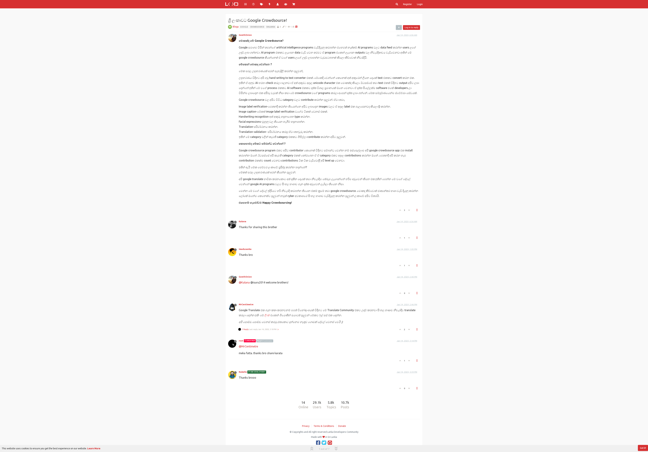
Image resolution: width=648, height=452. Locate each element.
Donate (342, 426)
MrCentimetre (246, 304)
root (241, 341)
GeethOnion (245, 35)
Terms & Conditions (324, 426)
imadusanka (245, 249)
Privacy (305, 426)
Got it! (643, 448)
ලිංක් (267, 315)
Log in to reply (411, 27)
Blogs (236, 26)
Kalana (242, 221)
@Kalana (244, 282)
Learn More (93, 448)
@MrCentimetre (265, 341)
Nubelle (243, 372)
